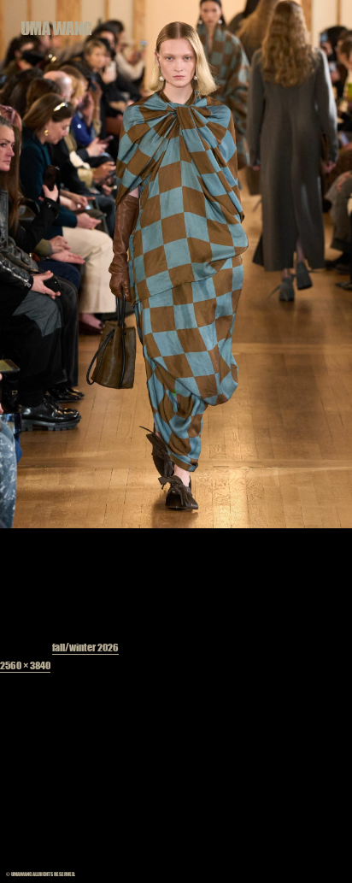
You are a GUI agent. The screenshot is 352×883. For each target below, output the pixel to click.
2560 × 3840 (25, 665)
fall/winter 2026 (85, 647)
